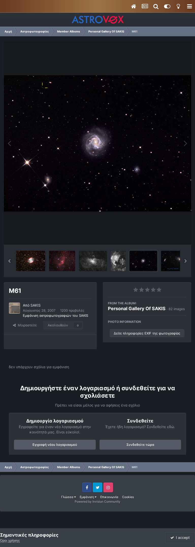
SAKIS (35, 305)
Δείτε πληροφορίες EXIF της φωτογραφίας (147, 333)
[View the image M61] (143, 261)
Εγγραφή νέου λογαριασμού (54, 445)
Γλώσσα (67, 497)
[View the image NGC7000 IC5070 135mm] (118, 261)
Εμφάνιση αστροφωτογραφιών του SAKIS (55, 315)
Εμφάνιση (87, 497)
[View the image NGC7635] (62, 261)
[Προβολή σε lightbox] (97, 143)
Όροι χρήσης (10, 540)
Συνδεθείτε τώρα (140, 445)
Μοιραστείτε (26, 325)
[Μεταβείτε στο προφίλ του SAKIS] (14, 308)
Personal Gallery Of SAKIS (137, 308)
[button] (9, 261)
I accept (182, 537)
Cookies (128, 497)
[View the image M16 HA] (93, 261)
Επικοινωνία (109, 497)
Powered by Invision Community (97, 501)
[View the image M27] (30, 261)
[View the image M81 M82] (173, 261)
